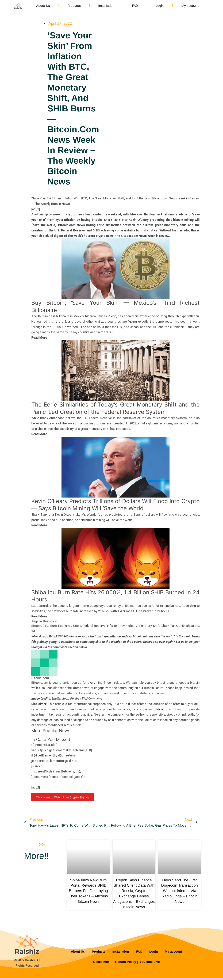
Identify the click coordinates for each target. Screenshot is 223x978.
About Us (43, 5)
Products (74, 5)
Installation (106, 5)
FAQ (135, 5)
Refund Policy (125, 962)
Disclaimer (101, 962)
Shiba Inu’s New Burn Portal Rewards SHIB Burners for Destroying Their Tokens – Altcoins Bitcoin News (88, 891)
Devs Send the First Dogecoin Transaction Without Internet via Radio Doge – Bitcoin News (179, 891)
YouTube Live (150, 962)
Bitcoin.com (163, 709)
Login (160, 5)
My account (190, 5)
